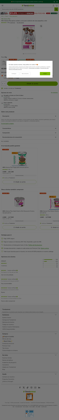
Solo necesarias (25, 73)
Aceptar (45, 73)
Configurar (14, 73)
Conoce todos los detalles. (34, 68)
